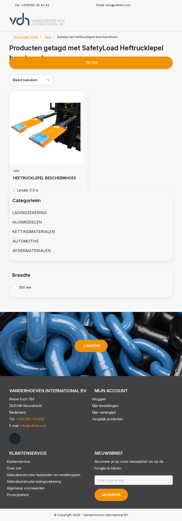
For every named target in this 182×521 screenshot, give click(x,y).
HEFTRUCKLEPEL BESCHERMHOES (44, 178)
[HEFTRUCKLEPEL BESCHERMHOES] (48, 128)
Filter (92, 63)
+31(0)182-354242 (30, 419)
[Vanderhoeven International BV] (36, 19)
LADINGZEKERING (29, 212)
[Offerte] (168, 18)
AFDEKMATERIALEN (31, 250)
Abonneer (111, 495)
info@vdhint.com (33, 426)
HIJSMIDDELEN (27, 222)
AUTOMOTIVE (25, 241)
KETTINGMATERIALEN (33, 231)
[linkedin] (15, 438)
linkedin (92, 346)
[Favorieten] (159, 18)
